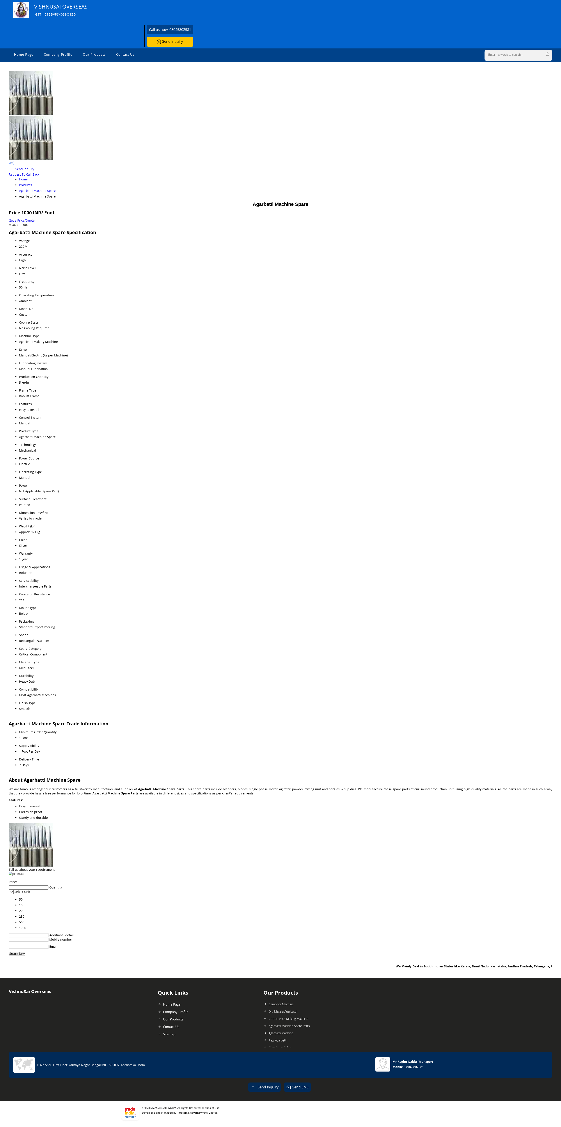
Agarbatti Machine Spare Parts (289, 1026)
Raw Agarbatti (278, 1040)
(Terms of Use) (211, 1108)
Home (23, 179)
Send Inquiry (172, 41)
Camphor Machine (281, 1004)
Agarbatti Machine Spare (37, 191)
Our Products (94, 54)
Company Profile (58, 54)
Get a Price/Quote (22, 220)
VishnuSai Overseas (60, 9)
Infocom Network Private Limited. (198, 1113)
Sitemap (169, 1034)
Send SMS (300, 1087)
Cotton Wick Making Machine (288, 1019)
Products (25, 185)
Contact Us (125, 54)
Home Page (23, 54)
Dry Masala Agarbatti (282, 1011)
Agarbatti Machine (281, 1033)
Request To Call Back (24, 174)
